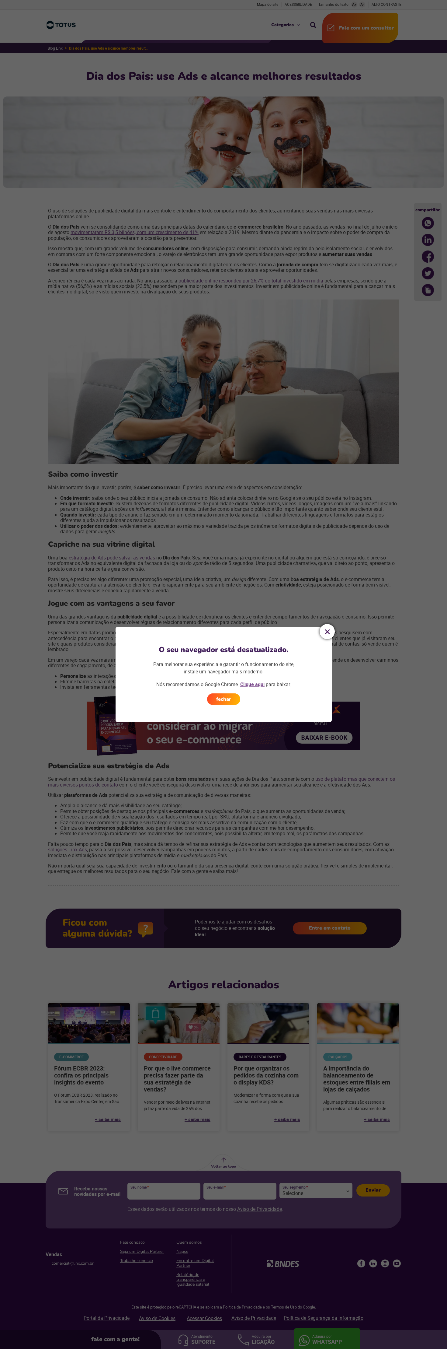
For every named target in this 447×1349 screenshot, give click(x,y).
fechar (223, 699)
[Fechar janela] (327, 631)
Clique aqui (252, 684)
